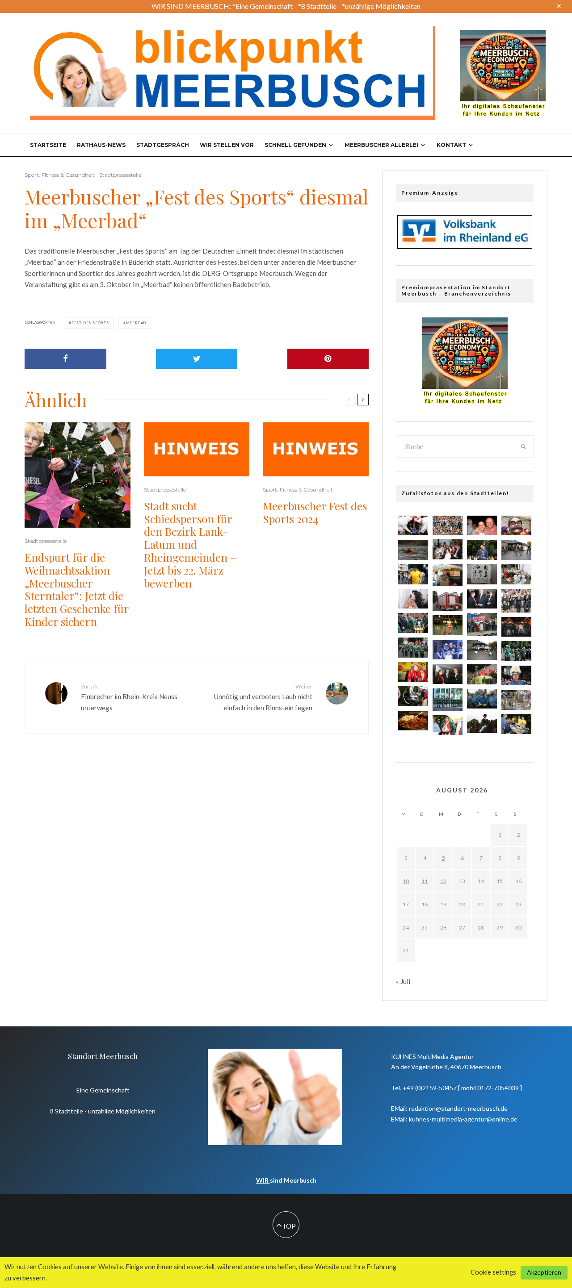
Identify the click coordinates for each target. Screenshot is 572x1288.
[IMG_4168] (482, 526)
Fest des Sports (90, 323)
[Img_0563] (482, 650)
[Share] (65, 359)
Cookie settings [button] (493, 1272)
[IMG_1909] (482, 723)
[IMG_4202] (516, 574)
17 (406, 904)
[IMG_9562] (448, 525)
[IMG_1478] (482, 550)
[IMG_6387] (413, 526)
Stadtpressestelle (120, 174)
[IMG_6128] (413, 721)
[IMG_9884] (448, 674)
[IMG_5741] (516, 700)
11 (424, 881)
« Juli (403, 981)
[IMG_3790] (413, 623)
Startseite (48, 145)
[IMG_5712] (413, 696)
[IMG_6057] (448, 549)
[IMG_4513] (482, 674)
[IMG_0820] (413, 648)
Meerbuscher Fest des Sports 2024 (315, 512)
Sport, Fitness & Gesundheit (60, 174)
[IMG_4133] (482, 574)
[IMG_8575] (448, 725)
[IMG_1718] (482, 699)
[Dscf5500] (482, 624)
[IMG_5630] (413, 550)
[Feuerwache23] (448, 601)
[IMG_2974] (413, 574)
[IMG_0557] (516, 724)
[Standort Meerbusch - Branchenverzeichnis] (502, 34)
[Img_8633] (448, 625)
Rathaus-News (101, 145)
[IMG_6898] (413, 672)
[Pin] (328, 359)
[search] (523, 446)
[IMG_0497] (516, 549)
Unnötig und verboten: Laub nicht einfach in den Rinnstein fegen (263, 697)
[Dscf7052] (448, 699)
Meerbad (136, 323)
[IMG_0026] (516, 526)
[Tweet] (197, 359)
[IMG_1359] (482, 599)
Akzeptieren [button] (544, 1272)
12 (443, 881)
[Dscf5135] (448, 575)
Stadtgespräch (162, 145)
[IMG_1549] (516, 676)
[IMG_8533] (516, 601)
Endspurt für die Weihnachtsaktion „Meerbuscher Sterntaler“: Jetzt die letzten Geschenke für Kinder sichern (77, 589)
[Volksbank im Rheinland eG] (464, 246)
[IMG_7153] (413, 599)
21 (481, 904)
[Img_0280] (516, 627)
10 (406, 881)
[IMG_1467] (516, 651)
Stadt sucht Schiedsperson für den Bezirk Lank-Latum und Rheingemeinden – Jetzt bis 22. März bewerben (190, 545)
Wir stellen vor (227, 145)
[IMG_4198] (448, 650)
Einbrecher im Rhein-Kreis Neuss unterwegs (129, 697)
